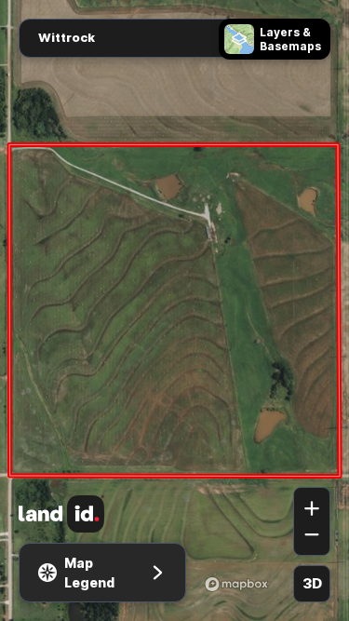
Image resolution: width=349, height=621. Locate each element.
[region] (174, 310)
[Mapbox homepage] (236, 583)
